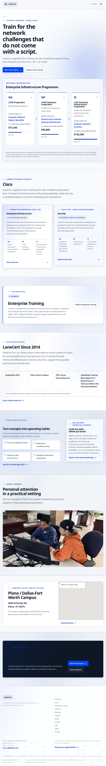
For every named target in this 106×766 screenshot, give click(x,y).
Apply (57, 728)
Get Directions (68, 623)
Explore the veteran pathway (82, 457)
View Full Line (27, 262)
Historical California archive (95, 761)
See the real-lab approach (15, 464)
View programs (75, 670)
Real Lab (58, 712)
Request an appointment (67, 747)
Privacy (57, 732)
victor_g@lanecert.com (11, 748)
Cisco (56, 703)
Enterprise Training (61, 706)
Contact (57, 722)
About (57, 719)
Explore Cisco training (34, 70)
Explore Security (78, 259)
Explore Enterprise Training (85, 305)
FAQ (56, 725)
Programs (58, 699)
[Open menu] (101, 4)
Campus (57, 716)
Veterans (58, 709)
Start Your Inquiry (13, 70)
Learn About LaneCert (13, 400)
